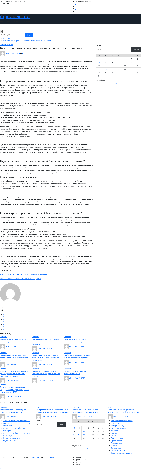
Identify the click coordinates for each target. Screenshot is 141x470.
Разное (114, 445)
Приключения (116, 440)
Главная (6, 38)
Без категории (117, 423)
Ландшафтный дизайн (35, 27)
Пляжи (113, 435)
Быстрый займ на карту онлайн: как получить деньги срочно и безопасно (46, 341)
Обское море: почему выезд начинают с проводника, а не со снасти (46, 373)
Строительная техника (120, 450)
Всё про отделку (117, 426)
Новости (4, 27)
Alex (7, 53)
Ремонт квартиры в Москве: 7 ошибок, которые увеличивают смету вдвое (45, 357)
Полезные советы (118, 438)
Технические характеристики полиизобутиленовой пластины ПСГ (14, 357)
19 (112, 69)
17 (99, 69)
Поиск (28, 35)
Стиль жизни (90, 27)
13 (118, 66)
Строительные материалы (121, 453)
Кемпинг (114, 430)
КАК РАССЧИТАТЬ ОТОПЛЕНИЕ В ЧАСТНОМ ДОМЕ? (20, 279)
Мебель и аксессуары (54, 27)
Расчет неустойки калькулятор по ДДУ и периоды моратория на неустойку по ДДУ (14, 389)
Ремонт (80, 27)
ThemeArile (51, 457)
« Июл (117, 83)
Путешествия (70, 27)
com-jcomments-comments (122, 421)
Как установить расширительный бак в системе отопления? (27, 40)
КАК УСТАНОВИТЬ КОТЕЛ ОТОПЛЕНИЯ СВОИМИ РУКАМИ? (23, 274)
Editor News (35, 457)
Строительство (15, 16)
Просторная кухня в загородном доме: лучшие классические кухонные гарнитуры (14, 373)
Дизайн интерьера (17, 27)
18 (106, 69)
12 (112, 66)
